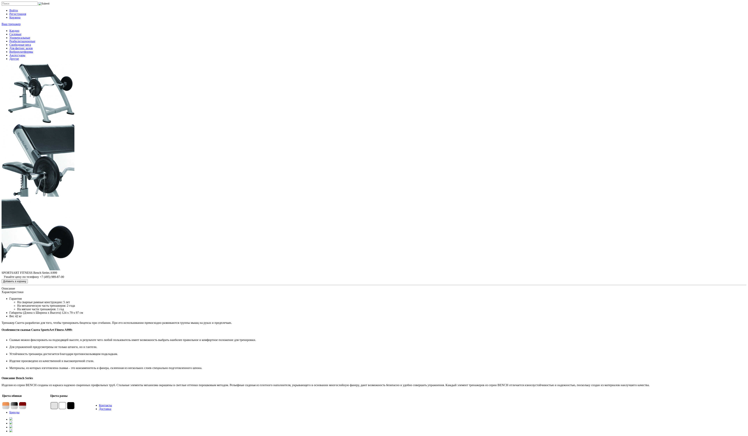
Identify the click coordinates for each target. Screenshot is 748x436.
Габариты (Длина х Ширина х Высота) (35, 312)
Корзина (14, 17)
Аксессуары (17, 55)
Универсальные (19, 37)
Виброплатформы (21, 51)
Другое (14, 58)
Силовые (15, 34)
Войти (13, 10)
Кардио (14, 30)
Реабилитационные (22, 41)
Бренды (14, 412)
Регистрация (17, 14)
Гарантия (15, 298)
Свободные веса (20, 44)
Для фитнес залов (21, 48)
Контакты (105, 405)
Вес (11, 316)
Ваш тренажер (11, 24)
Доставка (105, 408)
